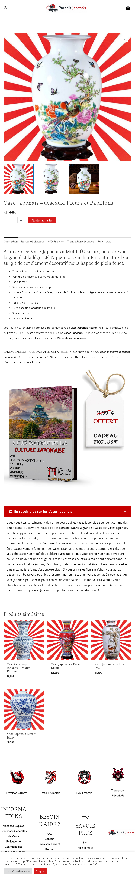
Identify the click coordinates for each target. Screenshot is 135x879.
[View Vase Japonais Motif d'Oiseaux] (19, 179)
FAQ (49, 833)
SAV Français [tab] (56, 241)
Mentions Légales (13, 825)
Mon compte (85, 847)
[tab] (67, 511)
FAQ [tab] (100, 241)
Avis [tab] (108, 241)
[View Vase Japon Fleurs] (84, 179)
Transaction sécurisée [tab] (80, 241)
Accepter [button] (40, 871)
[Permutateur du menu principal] (7, 21)
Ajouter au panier (42, 220)
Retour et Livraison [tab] (32, 241)
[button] (5, 7)
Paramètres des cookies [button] (18, 871)
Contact (49, 838)
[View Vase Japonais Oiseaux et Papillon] (51, 179)
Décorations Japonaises (71, 338)
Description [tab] (11, 241)
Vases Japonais (73, 333)
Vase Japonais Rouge (84, 327)
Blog (85, 842)
